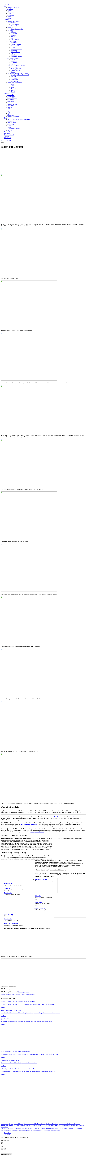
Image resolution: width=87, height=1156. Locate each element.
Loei (12, 53)
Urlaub (6, 110)
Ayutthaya (10, 9)
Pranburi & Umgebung (17, 70)
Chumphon (14, 67)
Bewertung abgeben (23, 992)
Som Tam (7, 888)
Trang (12, 85)
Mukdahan (14, 50)
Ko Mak (13, 59)
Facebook (6, 136)
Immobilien (10, 101)
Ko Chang (13, 61)
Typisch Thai (11, 105)
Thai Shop (7, 133)
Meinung (3, 1148)
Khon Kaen (14, 42)
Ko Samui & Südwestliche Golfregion (17, 73)
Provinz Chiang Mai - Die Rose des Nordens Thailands (45, 1130)
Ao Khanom (14, 81)
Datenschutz (7, 1133)
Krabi (12, 87)
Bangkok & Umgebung (13, 21)
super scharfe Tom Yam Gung (51, 817)
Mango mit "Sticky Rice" (11, 923)
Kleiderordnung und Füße (75, 1128)
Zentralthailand (11, 22)
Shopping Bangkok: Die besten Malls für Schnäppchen (15, 1130)
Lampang (13, 35)
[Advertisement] (43, 162)
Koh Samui (10, 15)
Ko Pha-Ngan (14, 79)
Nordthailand (11, 30)
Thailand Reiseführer (13, 116)
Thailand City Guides (13, 7)
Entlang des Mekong (16, 56)
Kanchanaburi (14, 26)
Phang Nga (14, 88)
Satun (12, 84)
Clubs (9, 127)
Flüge (9, 112)
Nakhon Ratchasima (16, 49)
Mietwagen (10, 115)
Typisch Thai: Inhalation (60, 1128)
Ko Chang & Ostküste (13, 58)
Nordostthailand (11, 41)
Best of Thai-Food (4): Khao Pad (64, 1125)
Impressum (7, 1134)
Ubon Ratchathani (16, 44)
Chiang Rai (14, 33)
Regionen (6, 19)
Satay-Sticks (38, 902)
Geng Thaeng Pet (40, 908)
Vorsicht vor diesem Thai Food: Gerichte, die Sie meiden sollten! (41, 1124)
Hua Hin (9, 13)
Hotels (9, 113)
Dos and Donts (11, 96)
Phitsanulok (14, 36)
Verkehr (9, 107)
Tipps (5, 118)
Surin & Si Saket (15, 45)
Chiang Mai (10, 12)
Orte (5, 6)
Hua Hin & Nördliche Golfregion (16, 65)
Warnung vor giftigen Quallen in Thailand (12, 1124)
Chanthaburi (14, 62)
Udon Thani (14, 55)
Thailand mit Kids (12, 104)
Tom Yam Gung (8, 883)
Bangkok (9, 10)
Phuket (9, 16)
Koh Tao (13, 76)
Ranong (13, 90)
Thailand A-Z (7, 131)
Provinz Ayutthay (15, 24)
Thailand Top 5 (11, 122)
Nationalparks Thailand (13, 128)
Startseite (6, 4)
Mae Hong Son (15, 39)
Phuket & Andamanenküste (14, 82)
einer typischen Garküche (37, 832)
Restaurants (10, 124)
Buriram (13, 47)
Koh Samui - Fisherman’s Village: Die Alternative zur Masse (17, 1128)
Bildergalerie (10, 121)
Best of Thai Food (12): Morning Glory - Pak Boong (40, 1125)
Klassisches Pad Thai (41, 879)
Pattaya (9, 18)
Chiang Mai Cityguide (17, 29)
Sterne (2, 1145)
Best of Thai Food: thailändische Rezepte (18, 119)
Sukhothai (13, 32)
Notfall (9, 102)
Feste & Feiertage (12, 98)
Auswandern (10, 95)
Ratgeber (6, 93)
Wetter (9, 108)
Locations (10, 130)
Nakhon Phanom (15, 52)
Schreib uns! (7, 138)
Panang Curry (73, 817)
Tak (12, 38)
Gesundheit (10, 99)
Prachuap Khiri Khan (16, 69)
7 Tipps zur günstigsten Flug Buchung (43, 1128)
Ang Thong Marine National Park (20, 75)
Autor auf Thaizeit (9, 135)
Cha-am (13, 72)
